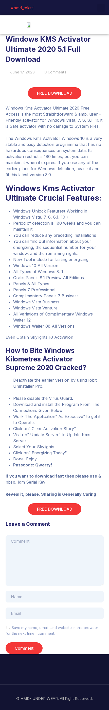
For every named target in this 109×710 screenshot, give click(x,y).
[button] (101, 24)
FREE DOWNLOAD (54, 93)
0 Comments (55, 72)
